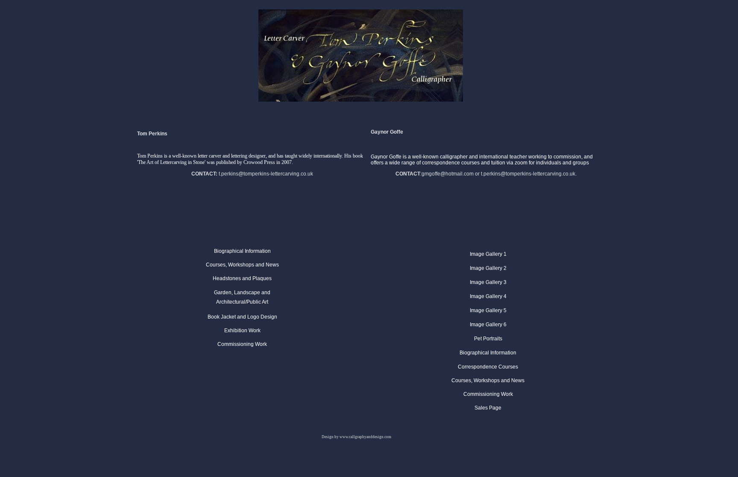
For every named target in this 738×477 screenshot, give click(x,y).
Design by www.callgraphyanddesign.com (356, 437)
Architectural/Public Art (242, 302)
